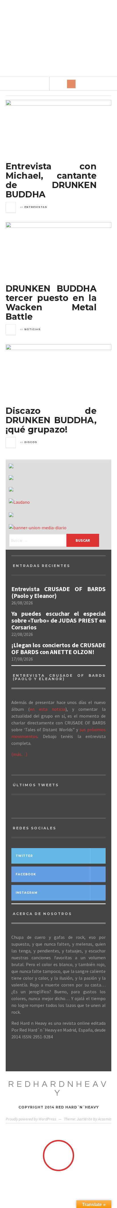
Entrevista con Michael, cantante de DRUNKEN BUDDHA (51, 180)
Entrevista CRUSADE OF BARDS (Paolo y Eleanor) (58, 592)
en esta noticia (47, 709)
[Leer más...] (11, 207)
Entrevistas (35, 207)
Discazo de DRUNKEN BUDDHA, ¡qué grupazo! (51, 420)
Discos (30, 442)
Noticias (32, 329)
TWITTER (24, 856)
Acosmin (104, 1118)
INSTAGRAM (26, 893)
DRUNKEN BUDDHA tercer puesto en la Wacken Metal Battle (51, 302)
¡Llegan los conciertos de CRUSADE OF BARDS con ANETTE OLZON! (58, 648)
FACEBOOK (26, 874)
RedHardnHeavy (58, 1088)
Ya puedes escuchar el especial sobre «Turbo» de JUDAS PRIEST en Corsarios (58, 620)
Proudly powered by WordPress (31, 1118)
